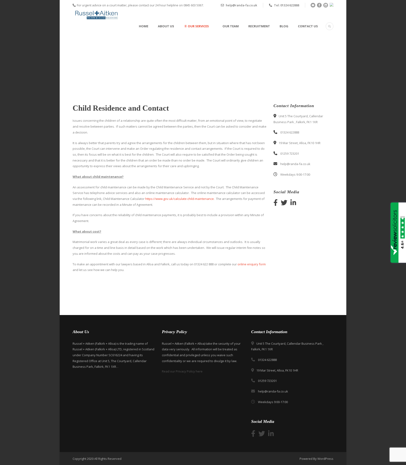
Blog (284, 26)
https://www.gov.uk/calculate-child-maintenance (179, 199)
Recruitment (259, 26)
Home (143, 26)
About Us (166, 26)
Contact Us (308, 26)
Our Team (231, 26)
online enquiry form (251, 264)
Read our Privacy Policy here (182, 371)
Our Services (198, 26)
